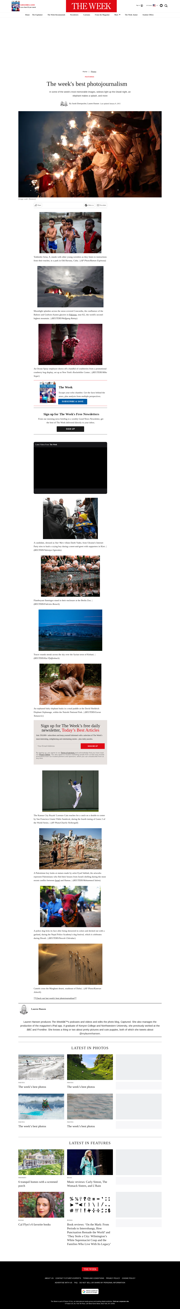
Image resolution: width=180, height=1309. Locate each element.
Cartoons (86, 15)
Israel (57, 880)
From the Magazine (102, 15)
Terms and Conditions (93, 1278)
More (116, 15)
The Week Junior (131, 15)
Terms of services (68, 753)
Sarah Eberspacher (79, 103)
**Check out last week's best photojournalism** (55, 998)
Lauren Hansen (93, 103)
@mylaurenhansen (89, 1033)
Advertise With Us (63, 1283)
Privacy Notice (44, 755)
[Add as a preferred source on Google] (90, 1291)
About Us (49, 1278)
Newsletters (74, 15)
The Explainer (37, 15)
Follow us (91, 205)
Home (85, 72)
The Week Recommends (56, 15)
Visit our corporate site (121, 1301)
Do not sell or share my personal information (102, 1283)
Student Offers (148, 15)
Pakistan (73, 314)
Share (39, 205)
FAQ (76, 1283)
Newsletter (103, 205)
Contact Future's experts (68, 1278)
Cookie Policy (128, 1278)
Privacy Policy (113, 1278)
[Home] (27, 15)
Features (89, 77)
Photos (93, 72)
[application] (70, 468)
